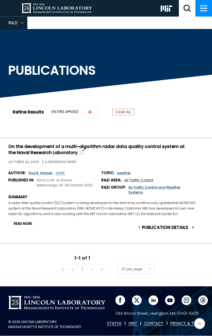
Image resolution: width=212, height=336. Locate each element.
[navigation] (203, 8)
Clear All (123, 112)
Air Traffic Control (138, 180)
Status (114, 323)
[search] (187, 8)
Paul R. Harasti (40, 173)
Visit (132, 323)
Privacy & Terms (186, 323)
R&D (17, 24)
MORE (60, 173)
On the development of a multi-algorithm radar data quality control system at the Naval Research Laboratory (96, 150)
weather (124, 173)
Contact (153, 323)
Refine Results (28, 112)
